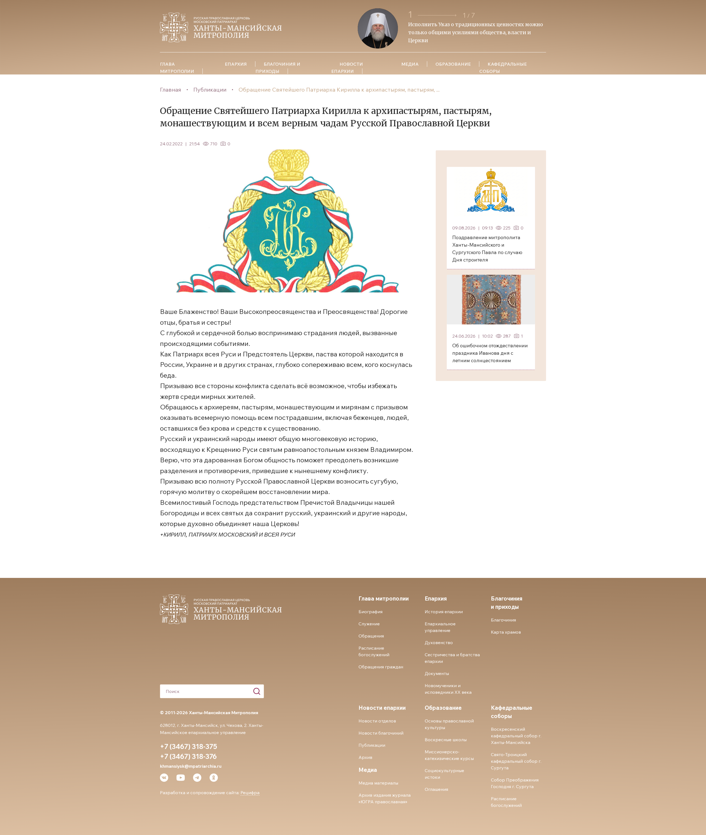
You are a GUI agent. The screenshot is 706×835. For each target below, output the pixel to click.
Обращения (371, 636)
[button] (438, 15)
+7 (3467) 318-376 (188, 756)
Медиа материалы (378, 783)
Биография (371, 611)
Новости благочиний (381, 733)
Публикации (209, 89)
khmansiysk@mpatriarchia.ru (190, 766)
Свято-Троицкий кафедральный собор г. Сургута (516, 761)
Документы (437, 673)
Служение (369, 623)
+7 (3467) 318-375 (188, 746)
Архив (365, 757)
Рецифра (250, 792)
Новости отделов (377, 721)
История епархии (444, 611)
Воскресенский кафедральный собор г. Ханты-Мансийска (516, 735)
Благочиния (503, 620)
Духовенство (439, 642)
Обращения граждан (381, 666)
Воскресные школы (446, 739)
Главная (170, 89)
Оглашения (436, 789)
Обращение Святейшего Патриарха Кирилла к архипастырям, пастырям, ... (339, 89)
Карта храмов (506, 632)
